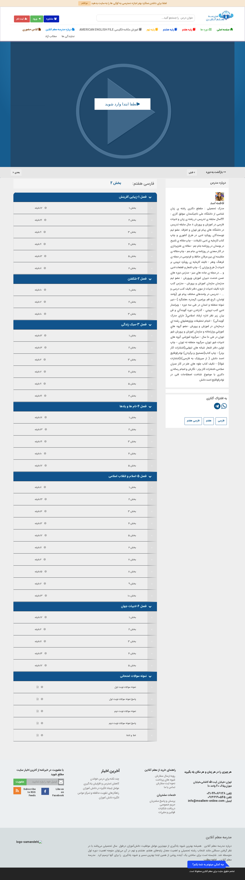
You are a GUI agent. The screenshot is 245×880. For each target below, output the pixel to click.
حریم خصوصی (168, 805)
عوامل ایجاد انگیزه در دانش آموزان (101, 788)
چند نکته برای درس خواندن (105, 779)
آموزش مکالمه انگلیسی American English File (109, 30)
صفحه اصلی (223, 30)
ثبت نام (20, 19)
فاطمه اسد (217, 203)
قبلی (191, 172)
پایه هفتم (187, 30)
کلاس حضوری (30, 29)
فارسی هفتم (193, 421)
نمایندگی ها (68, 36)
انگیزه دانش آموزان (109, 797)
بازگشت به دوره (214, 172)
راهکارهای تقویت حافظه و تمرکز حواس (99, 793)
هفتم (209, 421)
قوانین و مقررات (167, 812)
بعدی (17, 172)
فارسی (221, 421)
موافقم (84, 3)
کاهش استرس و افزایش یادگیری (101, 783)
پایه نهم (151, 30)
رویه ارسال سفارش (165, 776)
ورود (35, 19)
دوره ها (204, 30)
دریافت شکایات (167, 808)
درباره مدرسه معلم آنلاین (59, 29)
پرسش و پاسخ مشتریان (162, 801)
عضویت (20, 782)
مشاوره (49, 19)
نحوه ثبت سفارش (166, 783)
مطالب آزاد (51, 36)
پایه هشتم (168, 30)
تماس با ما (170, 787)
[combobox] (145, 18)
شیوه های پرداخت (166, 780)
